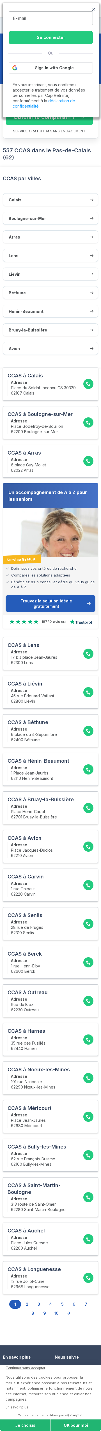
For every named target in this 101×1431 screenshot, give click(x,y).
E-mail (19, 18)
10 (56, 1313)
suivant (68, 1313)
